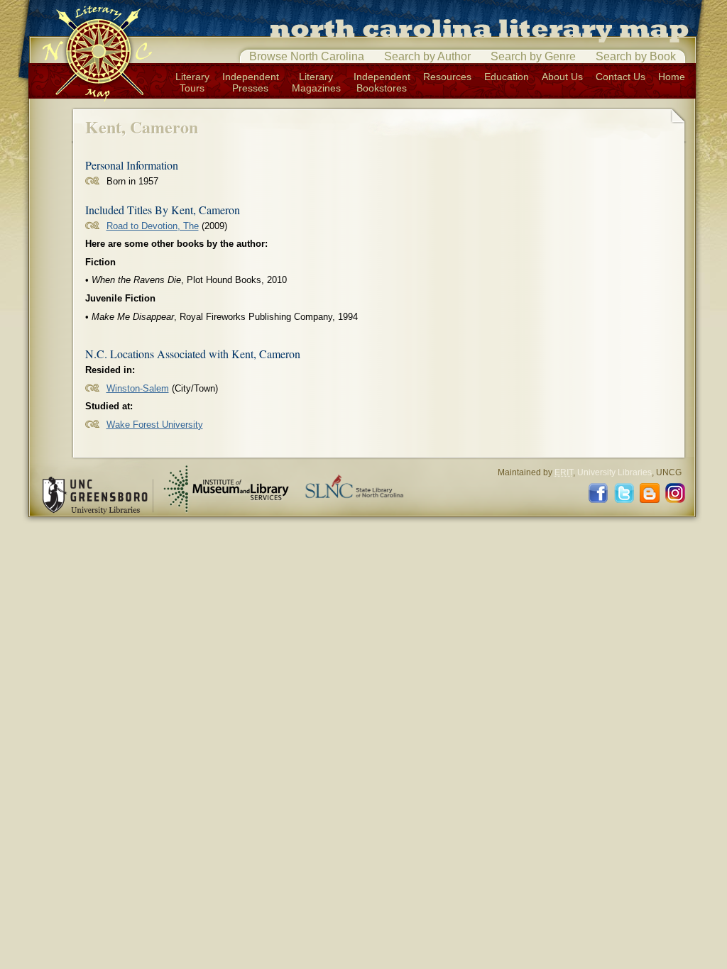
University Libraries (614, 472)
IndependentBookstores (382, 82)
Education (506, 76)
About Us (562, 76)
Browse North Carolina (306, 56)
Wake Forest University (154, 424)
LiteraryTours (192, 82)
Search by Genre (533, 56)
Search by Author (427, 56)
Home (671, 76)
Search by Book (636, 56)
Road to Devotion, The (152, 226)
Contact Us (620, 76)
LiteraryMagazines (316, 82)
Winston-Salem (137, 388)
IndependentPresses (250, 82)
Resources (447, 76)
